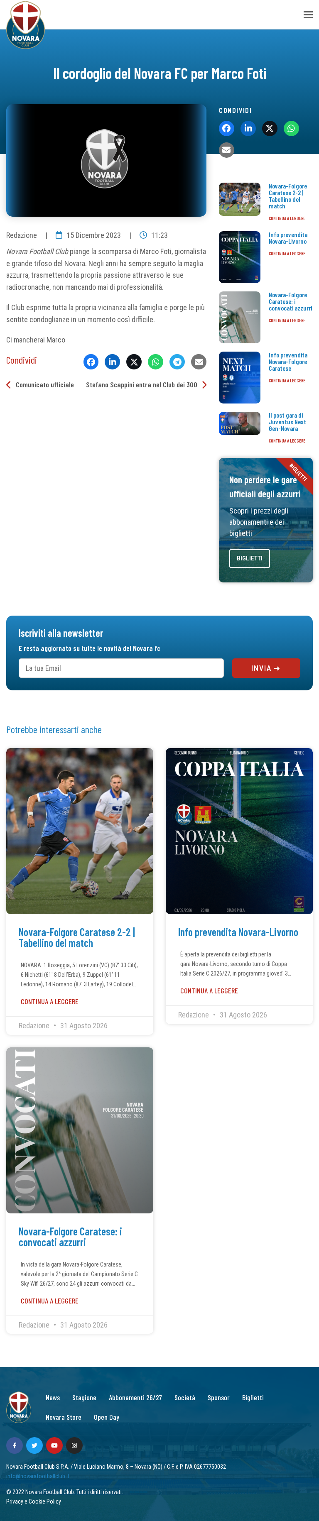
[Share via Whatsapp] (155, 361)
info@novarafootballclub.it (37, 1476)
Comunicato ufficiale (45, 384)
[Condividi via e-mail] (198, 361)
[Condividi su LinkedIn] (112, 361)
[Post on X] (134, 361)
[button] (308, 14)
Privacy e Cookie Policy (33, 1501)
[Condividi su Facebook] (91, 361)
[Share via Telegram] (177, 361)
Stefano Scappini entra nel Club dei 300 (141, 384)
